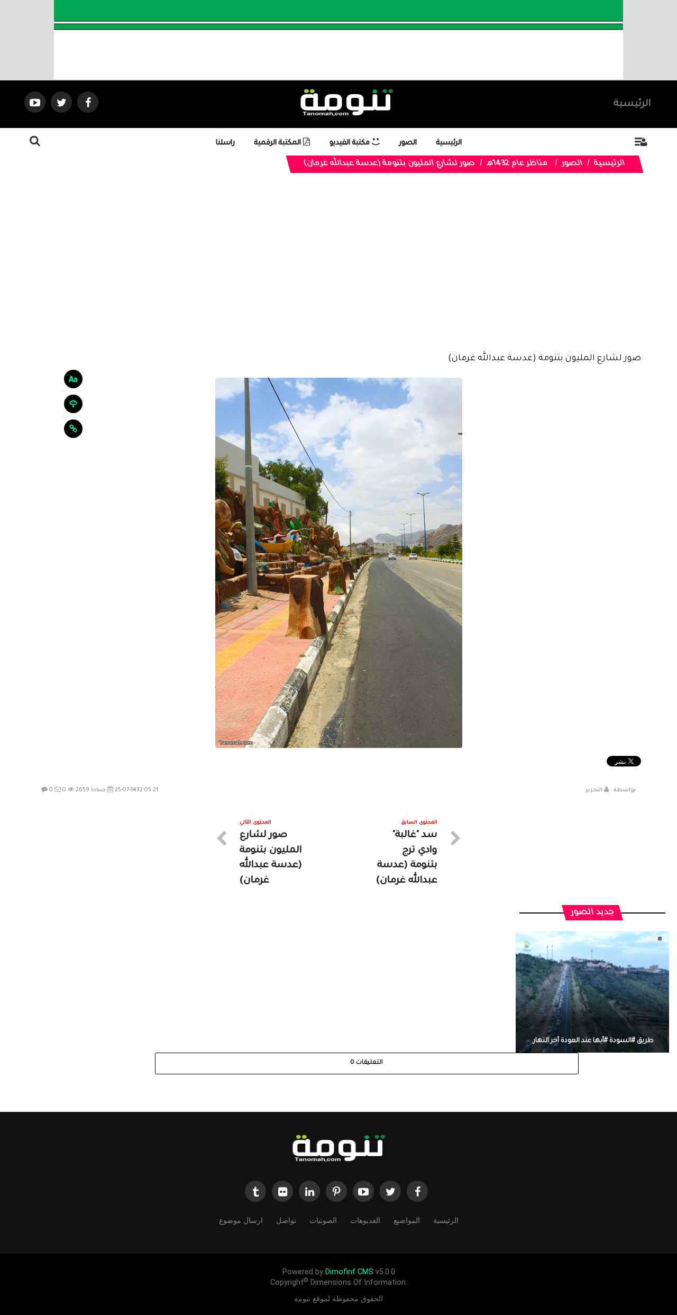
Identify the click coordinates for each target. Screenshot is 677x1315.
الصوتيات (323, 1220)
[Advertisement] (338, 271)
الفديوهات (365, 1220)
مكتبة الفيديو (351, 143)
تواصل (286, 1220)
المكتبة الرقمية (278, 143)
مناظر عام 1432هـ (517, 164)
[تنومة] (338, 1149)
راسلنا (225, 143)
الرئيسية (632, 104)
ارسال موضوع (241, 1220)
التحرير (593, 790)
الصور (408, 143)
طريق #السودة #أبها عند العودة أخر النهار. (593, 1041)
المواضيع (407, 1220)
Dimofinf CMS (349, 1271)
